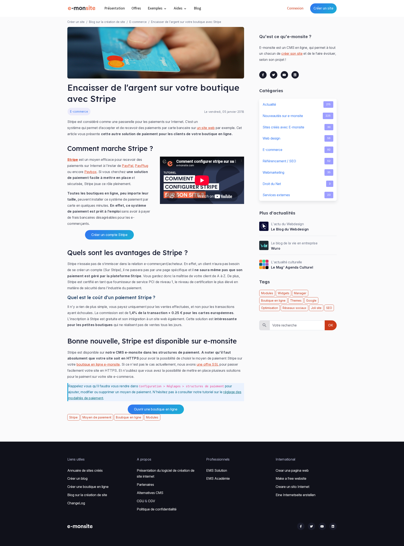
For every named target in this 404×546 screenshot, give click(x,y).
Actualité (297, 104)
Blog (197, 8)
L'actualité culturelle (286, 262)
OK (330, 325)
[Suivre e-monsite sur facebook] (300, 526)
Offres (136, 8)
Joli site (316, 308)
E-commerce (138, 22)
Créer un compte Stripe (109, 235)
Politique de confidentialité (157, 509)
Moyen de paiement (96, 417)
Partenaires (145, 484)
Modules (152, 417)
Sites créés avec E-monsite (297, 127)
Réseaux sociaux (294, 308)
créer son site (292, 53)
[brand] (82, 8)
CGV (151, 501)
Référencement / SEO (297, 161)
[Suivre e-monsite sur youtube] (322, 526)
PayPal (127, 166)
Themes (296, 300)
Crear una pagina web (292, 470)
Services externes (297, 195)
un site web (206, 128)
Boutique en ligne (128, 417)
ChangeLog (76, 503)
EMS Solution (216, 470)
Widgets (283, 293)
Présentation (114, 8)
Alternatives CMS (150, 493)
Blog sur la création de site (107, 22)
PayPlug (141, 166)
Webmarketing (297, 172)
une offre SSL (208, 364)
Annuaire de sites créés (85, 470)
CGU (140, 501)
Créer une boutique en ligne (88, 487)
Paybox (90, 172)
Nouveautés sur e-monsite (297, 116)
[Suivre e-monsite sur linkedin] (333, 526)
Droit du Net (297, 184)
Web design (297, 138)
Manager (300, 293)
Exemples (155, 8)
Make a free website (291, 478)
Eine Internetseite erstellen (295, 495)
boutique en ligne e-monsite (98, 364)
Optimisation (269, 308)
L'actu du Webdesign (287, 224)
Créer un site (323, 8)
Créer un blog (77, 478)
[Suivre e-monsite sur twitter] (311, 526)
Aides (178, 8)
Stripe (72, 159)
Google (311, 300)
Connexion (295, 8)
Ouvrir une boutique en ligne (156, 409)
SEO (329, 308)
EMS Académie (218, 478)
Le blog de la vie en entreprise (294, 243)
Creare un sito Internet (292, 487)
